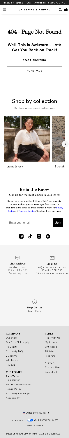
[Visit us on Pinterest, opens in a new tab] (48, 236)
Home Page (35, 70)
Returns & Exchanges (18, 384)
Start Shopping (34, 60)
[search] (60, 10)
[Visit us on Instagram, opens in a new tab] (39, 236)
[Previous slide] (3, 144)
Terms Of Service (34, 425)
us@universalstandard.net (52, 267)
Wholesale (12, 360)
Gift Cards (51, 346)
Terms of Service (27, 211)
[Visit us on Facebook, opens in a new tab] (21, 236)
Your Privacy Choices (46, 420)
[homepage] (34, 9)
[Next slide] (65, 144)
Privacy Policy (17, 420)
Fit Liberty (11, 346)
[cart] (66, 9)
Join (58, 222)
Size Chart (51, 371)
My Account (52, 342)
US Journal (12, 355)
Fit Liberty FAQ (14, 351)
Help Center (13, 379)
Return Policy (13, 388)
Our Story (11, 337)
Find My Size (52, 367)
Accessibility (13, 397)
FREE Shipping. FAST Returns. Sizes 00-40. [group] (34, 2)
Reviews (10, 364)
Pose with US (53, 337)
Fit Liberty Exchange (17, 393)
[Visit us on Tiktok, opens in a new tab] (30, 236)
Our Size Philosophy (18, 342)
